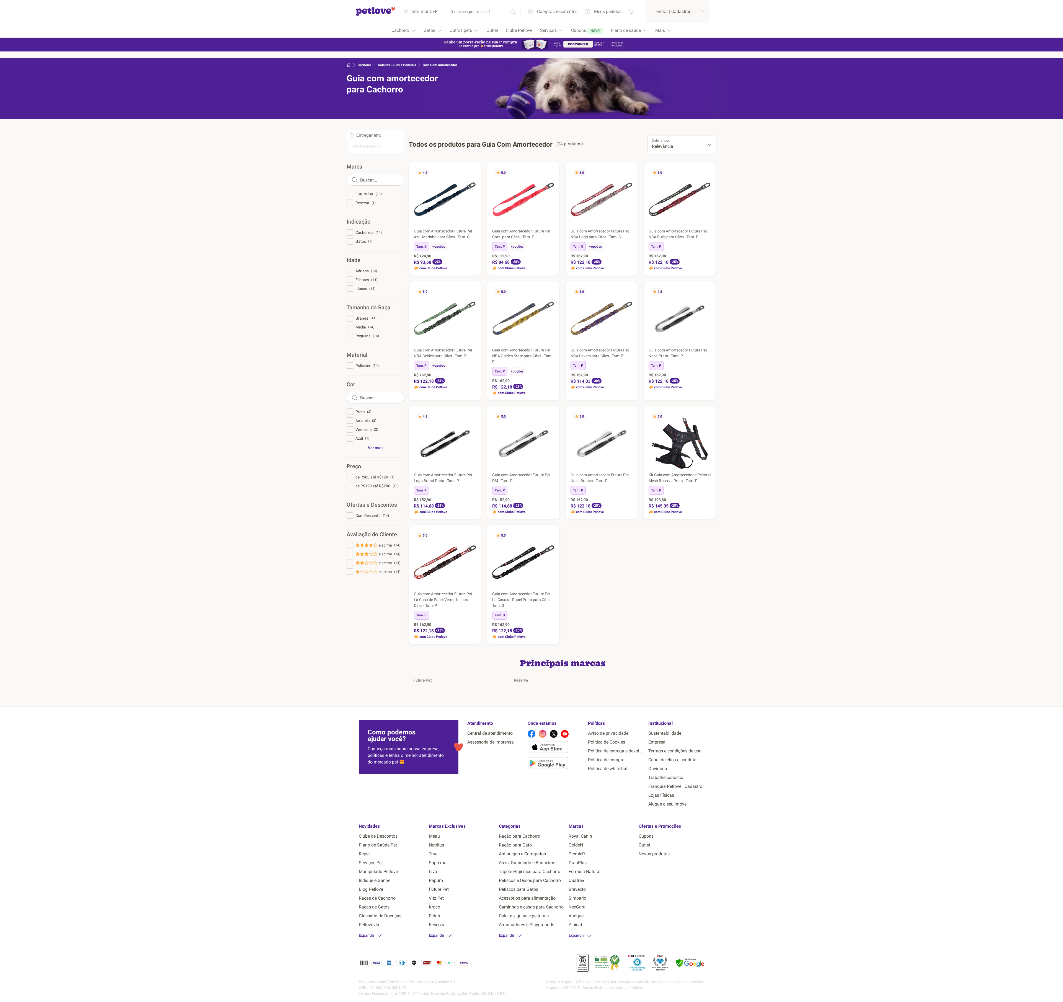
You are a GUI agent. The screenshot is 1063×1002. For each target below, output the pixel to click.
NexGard (577, 907)
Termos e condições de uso (674, 751)
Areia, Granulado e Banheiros (527, 862)
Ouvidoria (657, 768)
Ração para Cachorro (519, 836)
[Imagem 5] (444, 222)
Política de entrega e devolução (616, 751)
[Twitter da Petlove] (554, 734)
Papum (436, 880)
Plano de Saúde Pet (378, 845)
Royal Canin (580, 836)
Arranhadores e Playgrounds (526, 924)
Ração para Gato (515, 845)
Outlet (644, 845)
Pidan (434, 915)
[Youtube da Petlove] (565, 734)
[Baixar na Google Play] (556, 764)
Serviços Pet (371, 862)
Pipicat (575, 924)
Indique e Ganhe (374, 880)
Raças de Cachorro (377, 898)
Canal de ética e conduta (672, 759)
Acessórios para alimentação (527, 898)
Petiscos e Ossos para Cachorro (530, 880)
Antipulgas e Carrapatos (522, 853)
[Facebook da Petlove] (531, 734)
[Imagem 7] (448, 222)
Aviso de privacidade (608, 733)
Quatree (576, 880)
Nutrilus (436, 845)
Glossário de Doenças (380, 915)
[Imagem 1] (435, 222)
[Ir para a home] (375, 14)
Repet (364, 853)
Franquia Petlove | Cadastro (675, 786)
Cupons (646, 836)
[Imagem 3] (439, 222)
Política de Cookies (606, 742)
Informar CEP (425, 11)
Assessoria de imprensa (490, 742)
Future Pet (422, 680)
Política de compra (606, 759)
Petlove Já (369, 924)
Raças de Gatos (374, 907)
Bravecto (577, 889)
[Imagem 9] (452, 222)
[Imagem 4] (441, 222)
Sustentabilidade (664, 733)
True (433, 853)
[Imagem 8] (450, 222)
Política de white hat (608, 768)
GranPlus (578, 862)
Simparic (577, 898)
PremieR (577, 853)
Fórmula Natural (584, 871)
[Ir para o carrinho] (631, 11)
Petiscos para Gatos (518, 889)
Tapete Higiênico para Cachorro (529, 871)
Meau (434, 836)
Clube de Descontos (378, 836)
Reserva (521, 680)
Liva (433, 871)
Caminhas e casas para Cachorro (531, 907)
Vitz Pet (436, 898)
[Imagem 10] (455, 222)
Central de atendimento (490, 733)
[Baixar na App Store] (556, 748)
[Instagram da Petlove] (542, 734)
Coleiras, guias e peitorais (524, 915)
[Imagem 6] (446, 222)
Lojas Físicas (661, 795)
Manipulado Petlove (378, 871)
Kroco (434, 907)
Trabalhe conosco (665, 777)
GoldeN (576, 845)
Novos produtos (654, 853)
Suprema (438, 862)
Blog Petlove (371, 889)
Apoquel (577, 915)
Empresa (656, 742)
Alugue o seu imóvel (668, 804)
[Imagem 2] (437, 222)
